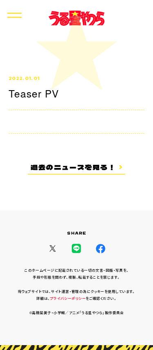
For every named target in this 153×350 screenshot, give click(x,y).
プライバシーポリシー (68, 298)
